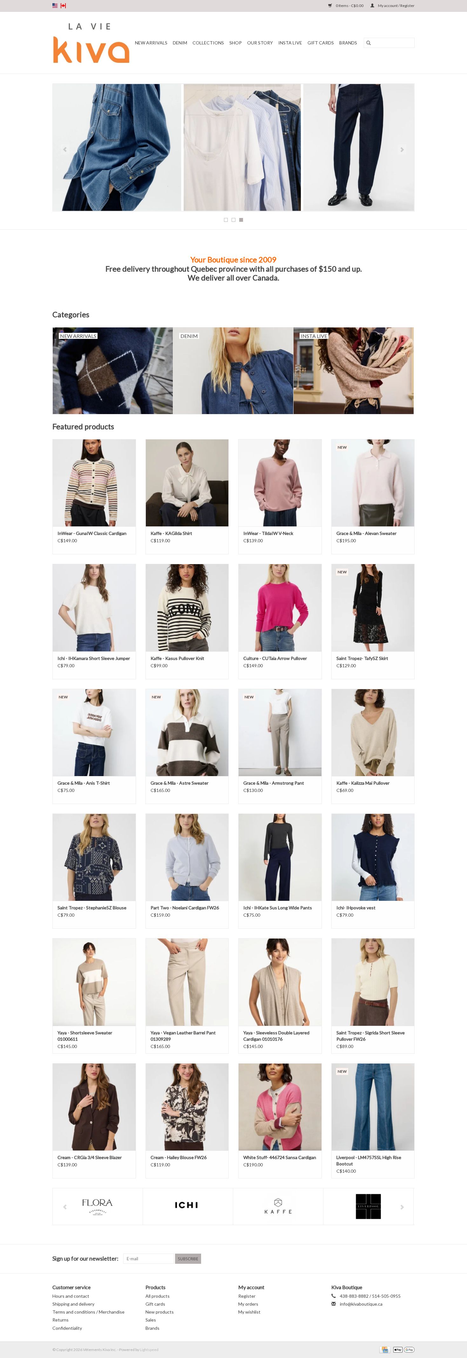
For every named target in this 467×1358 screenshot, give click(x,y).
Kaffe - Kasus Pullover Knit (177, 658)
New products (160, 1312)
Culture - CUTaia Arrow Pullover (275, 658)
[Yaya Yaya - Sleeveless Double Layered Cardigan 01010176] (280, 981)
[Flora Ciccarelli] (98, 1206)
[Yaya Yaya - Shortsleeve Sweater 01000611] (94, 981)
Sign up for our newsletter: (85, 1258)
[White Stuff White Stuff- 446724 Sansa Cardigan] (280, 1106)
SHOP (235, 42)
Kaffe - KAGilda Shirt (171, 533)
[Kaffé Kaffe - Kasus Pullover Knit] (187, 607)
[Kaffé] (278, 1206)
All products (158, 1296)
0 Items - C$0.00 (349, 5)
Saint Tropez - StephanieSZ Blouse (92, 907)
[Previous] (65, 149)
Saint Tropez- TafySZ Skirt (362, 658)
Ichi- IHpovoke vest (356, 907)
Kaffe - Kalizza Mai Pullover (362, 783)
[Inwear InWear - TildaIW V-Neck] (280, 482)
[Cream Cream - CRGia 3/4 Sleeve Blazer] (94, 1106)
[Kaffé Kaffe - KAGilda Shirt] (187, 482)
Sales (151, 1319)
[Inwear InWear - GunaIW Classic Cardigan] (94, 482)
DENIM (180, 42)
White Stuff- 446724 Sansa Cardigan (279, 1157)
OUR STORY (260, 42)
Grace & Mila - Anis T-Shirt (84, 783)
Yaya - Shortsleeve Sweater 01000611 (85, 1036)
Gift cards (321, 42)
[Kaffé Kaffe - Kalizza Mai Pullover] (373, 732)
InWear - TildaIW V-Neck (268, 533)
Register (246, 1296)
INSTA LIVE (290, 42)
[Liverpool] (368, 1206)
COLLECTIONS (208, 42)
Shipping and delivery (73, 1304)
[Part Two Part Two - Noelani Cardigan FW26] (187, 857)
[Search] (368, 43)
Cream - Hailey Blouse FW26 (178, 1157)
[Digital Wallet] (403, 1349)
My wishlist (249, 1312)
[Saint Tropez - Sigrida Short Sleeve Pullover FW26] (373, 981)
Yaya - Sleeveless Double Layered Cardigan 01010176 (276, 1036)
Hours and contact (70, 1296)
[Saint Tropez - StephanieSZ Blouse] (94, 857)
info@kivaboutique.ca (361, 1304)
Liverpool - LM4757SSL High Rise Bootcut (368, 1160)
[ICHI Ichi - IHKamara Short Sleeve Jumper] (94, 607)
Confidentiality (67, 1328)
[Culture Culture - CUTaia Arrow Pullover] (280, 607)
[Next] (402, 149)
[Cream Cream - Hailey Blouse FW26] (187, 1106)
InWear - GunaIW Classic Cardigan (92, 533)
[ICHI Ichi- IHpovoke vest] (373, 857)
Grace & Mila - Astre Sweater (179, 783)
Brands (348, 42)
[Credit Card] (384, 1349)
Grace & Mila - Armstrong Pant (273, 783)
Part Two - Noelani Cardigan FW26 (185, 907)
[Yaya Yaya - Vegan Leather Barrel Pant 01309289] (187, 981)
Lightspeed (149, 1349)
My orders (248, 1304)
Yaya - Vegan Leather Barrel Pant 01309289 (183, 1036)
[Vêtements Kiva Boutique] (91, 42)
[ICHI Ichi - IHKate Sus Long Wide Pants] (280, 857)
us (55, 5)
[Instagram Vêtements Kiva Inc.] (409, 1259)
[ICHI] (188, 1206)
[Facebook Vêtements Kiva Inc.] (398, 1259)
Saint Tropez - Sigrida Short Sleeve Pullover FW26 (370, 1036)
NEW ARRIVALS (151, 42)
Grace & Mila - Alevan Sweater (366, 533)
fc (63, 5)
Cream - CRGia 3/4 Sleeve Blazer (90, 1157)
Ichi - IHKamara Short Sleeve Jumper (94, 658)
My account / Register (396, 5)
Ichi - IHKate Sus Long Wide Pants (277, 907)
